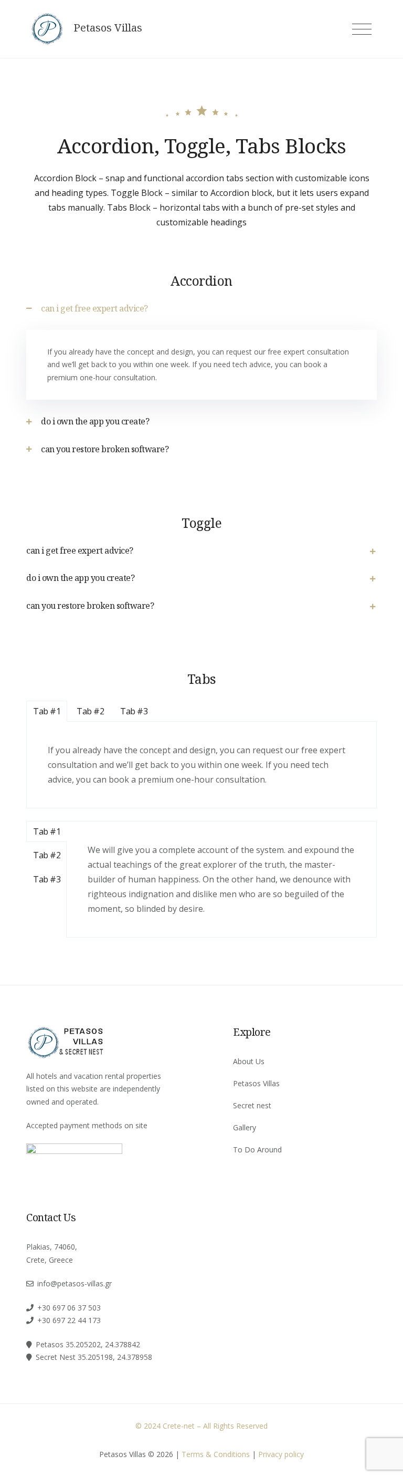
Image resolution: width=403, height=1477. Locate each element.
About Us (248, 1061)
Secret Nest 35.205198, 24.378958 (94, 1357)
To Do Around (257, 1149)
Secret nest (252, 1105)
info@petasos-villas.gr (74, 1283)
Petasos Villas (107, 28)
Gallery (244, 1127)
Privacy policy (281, 1454)
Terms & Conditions (216, 1454)
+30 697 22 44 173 (69, 1320)
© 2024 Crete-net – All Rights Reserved (201, 1426)
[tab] (201, 308)
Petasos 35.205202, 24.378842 (88, 1344)
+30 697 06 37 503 (69, 1308)
